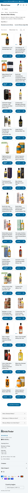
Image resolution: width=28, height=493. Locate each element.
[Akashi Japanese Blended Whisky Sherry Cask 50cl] (20, 148)
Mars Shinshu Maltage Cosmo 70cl (19, 183)
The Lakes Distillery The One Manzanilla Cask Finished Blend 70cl (20, 235)
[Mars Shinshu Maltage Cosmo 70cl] (20, 173)
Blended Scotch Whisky (7, 24)
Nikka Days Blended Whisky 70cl (20, 364)
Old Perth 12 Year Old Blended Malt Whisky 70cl (19, 261)
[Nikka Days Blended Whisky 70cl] (20, 355)
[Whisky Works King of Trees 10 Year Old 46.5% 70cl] (7, 278)
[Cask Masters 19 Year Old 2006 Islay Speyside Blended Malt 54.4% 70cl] (20, 39)
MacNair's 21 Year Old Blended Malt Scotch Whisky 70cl (7, 313)
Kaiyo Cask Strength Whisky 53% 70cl (20, 337)
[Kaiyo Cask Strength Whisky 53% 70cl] (20, 328)
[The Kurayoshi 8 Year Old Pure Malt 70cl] (7, 173)
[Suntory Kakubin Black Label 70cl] (7, 382)
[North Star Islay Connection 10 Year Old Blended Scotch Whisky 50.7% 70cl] (7, 198)
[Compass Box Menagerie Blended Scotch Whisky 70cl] (20, 94)
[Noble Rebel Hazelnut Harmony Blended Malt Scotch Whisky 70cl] (20, 198)
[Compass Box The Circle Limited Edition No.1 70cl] (20, 303)
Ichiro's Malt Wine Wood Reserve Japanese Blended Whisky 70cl (7, 366)
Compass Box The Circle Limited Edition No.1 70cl (20, 313)
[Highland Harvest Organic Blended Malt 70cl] (7, 148)
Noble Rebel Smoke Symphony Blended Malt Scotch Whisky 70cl (7, 235)
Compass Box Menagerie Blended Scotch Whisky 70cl (20, 104)
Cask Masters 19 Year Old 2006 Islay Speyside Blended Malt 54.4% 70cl (20, 50)
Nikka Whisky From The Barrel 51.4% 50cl (7, 76)
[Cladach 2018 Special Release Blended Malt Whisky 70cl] (7, 251)
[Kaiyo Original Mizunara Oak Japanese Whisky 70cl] (7, 328)
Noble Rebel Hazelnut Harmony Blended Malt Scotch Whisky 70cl (20, 209)
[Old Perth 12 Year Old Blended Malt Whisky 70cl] (20, 251)
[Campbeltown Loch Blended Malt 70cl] (7, 39)
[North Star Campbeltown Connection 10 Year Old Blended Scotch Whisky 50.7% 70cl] (20, 66)
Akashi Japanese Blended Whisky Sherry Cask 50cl (19, 157)
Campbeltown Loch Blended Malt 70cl (7, 48)
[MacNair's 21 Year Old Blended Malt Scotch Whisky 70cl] (7, 303)
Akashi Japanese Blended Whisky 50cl (19, 391)
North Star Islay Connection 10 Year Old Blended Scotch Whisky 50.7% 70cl (7, 209)
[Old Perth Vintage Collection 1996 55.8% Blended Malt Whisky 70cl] (7, 94)
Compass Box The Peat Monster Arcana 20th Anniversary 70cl (7, 132)
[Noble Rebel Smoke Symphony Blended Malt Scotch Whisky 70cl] (7, 225)
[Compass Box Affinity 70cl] (20, 278)
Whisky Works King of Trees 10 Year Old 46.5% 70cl (7, 288)
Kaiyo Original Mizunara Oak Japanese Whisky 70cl (6, 339)
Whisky (6, 12)
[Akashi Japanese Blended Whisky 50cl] (20, 382)
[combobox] (14, 9)
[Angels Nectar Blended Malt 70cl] (20, 121)
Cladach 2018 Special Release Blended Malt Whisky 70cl (6, 262)
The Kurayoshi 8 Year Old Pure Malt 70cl (7, 183)
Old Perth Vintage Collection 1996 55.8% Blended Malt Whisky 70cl (7, 105)
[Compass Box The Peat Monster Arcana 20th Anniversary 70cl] (7, 121)
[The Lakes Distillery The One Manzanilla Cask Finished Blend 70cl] (20, 225)
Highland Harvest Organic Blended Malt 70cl (6, 157)
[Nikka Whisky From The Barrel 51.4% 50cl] (7, 66)
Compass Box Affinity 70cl (18, 287)
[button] (18, 5)
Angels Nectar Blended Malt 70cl (20, 130)
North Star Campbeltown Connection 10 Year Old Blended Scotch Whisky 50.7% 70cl (20, 78)
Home (2, 12)
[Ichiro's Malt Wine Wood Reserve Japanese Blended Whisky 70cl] (7, 355)
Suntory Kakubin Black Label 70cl (6, 390)
